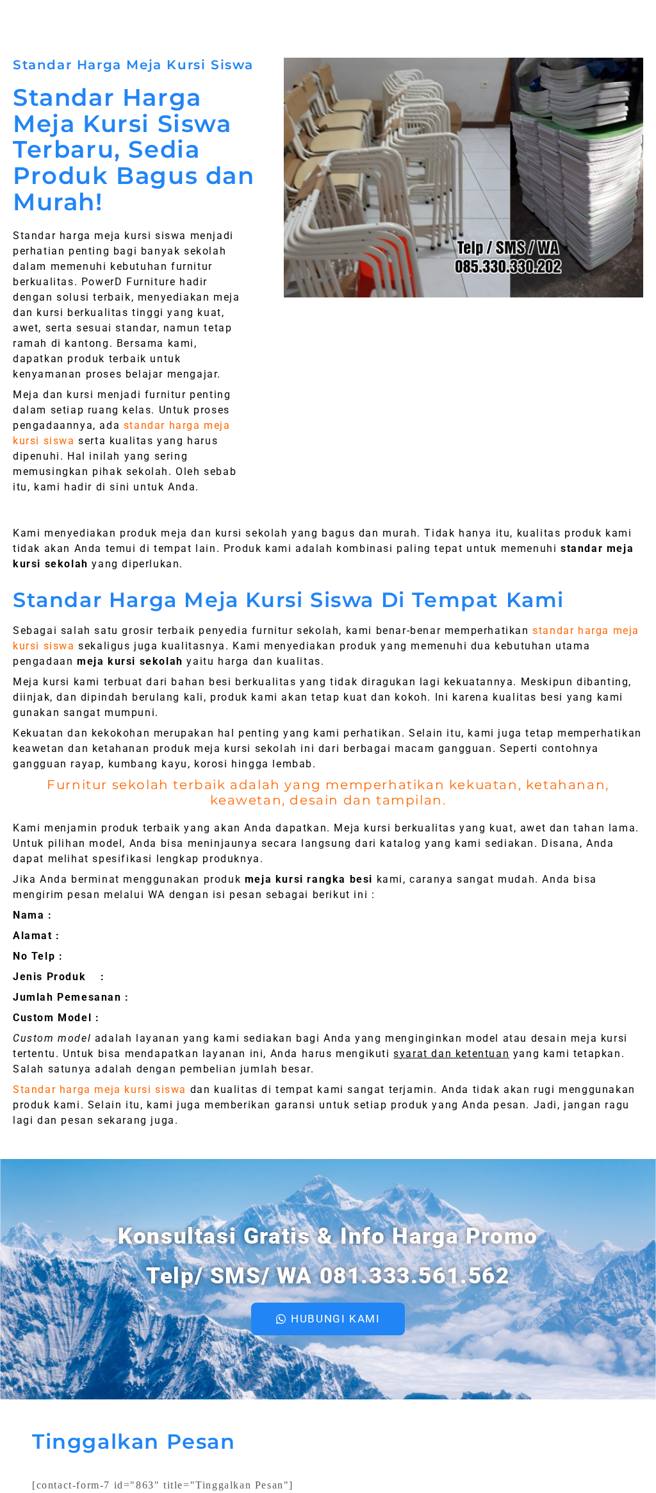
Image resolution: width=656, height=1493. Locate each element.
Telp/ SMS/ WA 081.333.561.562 (327, 1276)
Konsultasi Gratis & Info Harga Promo (328, 1236)
